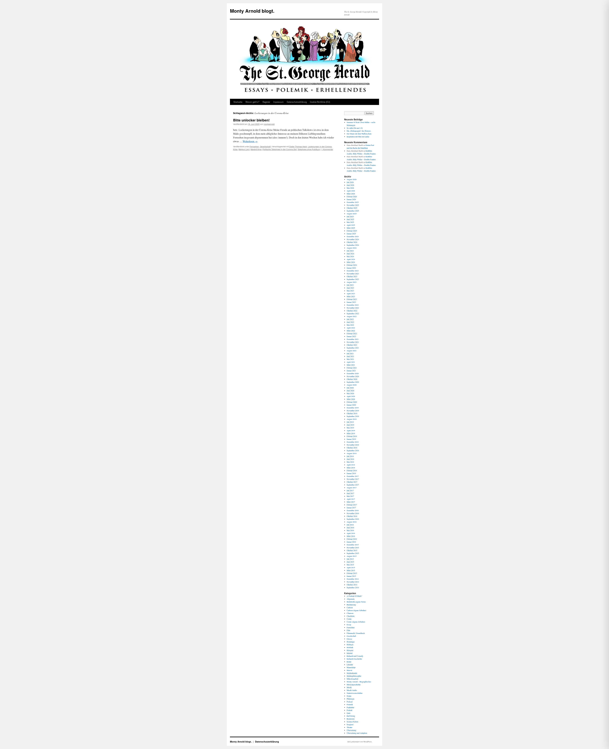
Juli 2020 (350, 387)
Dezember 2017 (353, 476)
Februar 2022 (352, 333)
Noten (349, 696)
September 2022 (353, 313)
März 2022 (351, 330)
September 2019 (353, 416)
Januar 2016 (351, 542)
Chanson (350, 613)
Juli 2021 (350, 353)
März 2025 (351, 228)
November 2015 (353, 547)
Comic (349, 619)
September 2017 (353, 484)
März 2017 (351, 502)
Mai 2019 (350, 427)
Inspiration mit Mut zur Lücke (358, 136)
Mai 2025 (350, 222)
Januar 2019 (351, 439)
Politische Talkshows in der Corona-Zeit (279, 149)
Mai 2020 (350, 393)
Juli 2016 (350, 524)
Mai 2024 (350, 256)
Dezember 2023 (353, 270)
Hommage (350, 641)
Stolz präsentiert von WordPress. (359, 741)
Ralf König (351, 716)
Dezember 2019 (353, 407)
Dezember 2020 (353, 373)
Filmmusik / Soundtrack (356, 633)
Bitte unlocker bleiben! (251, 120)
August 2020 (352, 385)
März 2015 (351, 570)
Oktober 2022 (352, 310)
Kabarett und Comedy (355, 656)
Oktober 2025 (352, 208)
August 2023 (352, 282)
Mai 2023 (350, 290)
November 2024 (353, 239)
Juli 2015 (350, 559)
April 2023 (351, 293)
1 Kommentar (327, 149)
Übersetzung (351, 730)
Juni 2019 (350, 424)
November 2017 (353, 479)
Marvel (349, 670)
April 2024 (351, 259)
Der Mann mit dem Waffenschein (359, 133)
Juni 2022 (350, 322)
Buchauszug (351, 604)
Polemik (350, 704)
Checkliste (350, 616)
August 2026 (352, 179)
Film (348, 630)
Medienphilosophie (354, 676)
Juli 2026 (350, 182)
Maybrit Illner (256, 149)
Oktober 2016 (352, 516)
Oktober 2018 (352, 447)
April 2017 (351, 499)
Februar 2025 (352, 230)
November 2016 (353, 513)
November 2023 (353, 273)
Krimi (349, 661)
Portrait (349, 710)
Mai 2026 (350, 188)
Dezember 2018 (353, 442)
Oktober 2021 (352, 345)
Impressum (278, 101)
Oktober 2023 (352, 276)
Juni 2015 (350, 561)
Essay (349, 624)
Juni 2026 (350, 185)
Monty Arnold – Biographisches (359, 681)
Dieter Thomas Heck (298, 146)
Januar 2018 (351, 473)
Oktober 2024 (352, 242)
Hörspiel (350, 650)
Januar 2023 (351, 302)
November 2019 (353, 410)
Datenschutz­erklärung (297, 101)
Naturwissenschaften (354, 693)
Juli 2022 (350, 319)
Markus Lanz (244, 149)
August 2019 (352, 419)
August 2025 (352, 213)
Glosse (349, 639)
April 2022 (351, 327)
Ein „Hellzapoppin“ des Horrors (359, 131)
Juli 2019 (350, 422)
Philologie (350, 698)
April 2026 (351, 190)
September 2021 (353, 347)
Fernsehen (254, 146)
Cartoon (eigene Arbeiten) (356, 610)
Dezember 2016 (353, 510)
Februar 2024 (352, 265)
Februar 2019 (352, 436)
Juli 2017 (350, 490)
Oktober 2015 (352, 550)
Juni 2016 (350, 527)
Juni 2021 (350, 356)
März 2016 (351, 536)
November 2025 (353, 205)
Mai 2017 (350, 496)
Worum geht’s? (252, 101)
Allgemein (350, 599)
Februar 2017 (352, 504)
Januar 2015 (351, 576)
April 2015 (351, 567)
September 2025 (353, 210)
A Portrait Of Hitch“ (354, 596)
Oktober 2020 (352, 379)
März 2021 (351, 365)
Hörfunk (350, 647)
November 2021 (353, 342)
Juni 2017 (350, 493)
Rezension (350, 718)
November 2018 (353, 444)
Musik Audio (352, 690)
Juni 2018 (350, 459)
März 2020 (351, 399)
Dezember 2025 (353, 202)
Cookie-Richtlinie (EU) (320, 101)
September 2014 (353, 587)
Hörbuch (350, 644)
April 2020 (351, 396)
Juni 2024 (350, 253)
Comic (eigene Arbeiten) (356, 621)
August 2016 (352, 522)
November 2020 (353, 376)
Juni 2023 (350, 288)
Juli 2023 (350, 285)
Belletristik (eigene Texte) (356, 601)
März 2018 (351, 467)
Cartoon (350, 607)
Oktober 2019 (352, 413)
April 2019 (351, 430)
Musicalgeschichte (353, 684)
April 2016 (351, 533)
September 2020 (353, 382)
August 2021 (352, 350)
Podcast (350, 701)
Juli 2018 (350, 456)
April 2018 (351, 464)
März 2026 (351, 193)
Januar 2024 (351, 268)
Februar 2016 (352, 539)
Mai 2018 (350, 462)
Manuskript (351, 667)
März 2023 (351, 296)
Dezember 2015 (353, 544)
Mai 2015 (350, 564)
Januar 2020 (351, 405)
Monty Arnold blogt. (252, 10)
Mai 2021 (350, 359)
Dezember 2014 (353, 579)
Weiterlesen (250, 141)
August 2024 (352, 248)
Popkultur (350, 707)
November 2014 (353, 581)
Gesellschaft (265, 146)
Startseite (237, 101)
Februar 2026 (352, 196)
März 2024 (351, 262)
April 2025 (351, 225)
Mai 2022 (350, 325)
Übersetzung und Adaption (357, 733)
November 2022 (353, 307)
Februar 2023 (352, 299)
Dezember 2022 (353, 305)
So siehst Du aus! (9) (355, 128)
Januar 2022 (351, 336)
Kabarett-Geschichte (354, 659)
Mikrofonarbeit (352, 678)
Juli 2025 (350, 216)
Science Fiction (352, 721)
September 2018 (353, 450)
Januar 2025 (351, 233)
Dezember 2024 (353, 236)
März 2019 (351, 433)
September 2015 (353, 553)
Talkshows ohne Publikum (309, 149)
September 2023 (353, 279)
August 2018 (352, 453)
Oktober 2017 (352, 482)
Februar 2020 (352, 402)
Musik (349, 687)
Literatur (350, 664)
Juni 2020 (350, 390)
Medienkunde (352, 673)
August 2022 (352, 316)
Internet (349, 653)
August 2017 (352, 487)
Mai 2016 (350, 530)
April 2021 (351, 362)
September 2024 (353, 245)
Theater (349, 727)
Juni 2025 (350, 219)
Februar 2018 (352, 470)
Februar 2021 (352, 367)
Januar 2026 (351, 199)
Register (266, 101)
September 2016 (353, 519)
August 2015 (352, 556)
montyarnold (269, 124)
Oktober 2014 (352, 584)
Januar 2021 (351, 370)
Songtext (350, 724)
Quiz (348, 713)
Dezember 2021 (353, 339)
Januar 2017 (351, 507)
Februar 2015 (352, 573)
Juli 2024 (350, 250)
